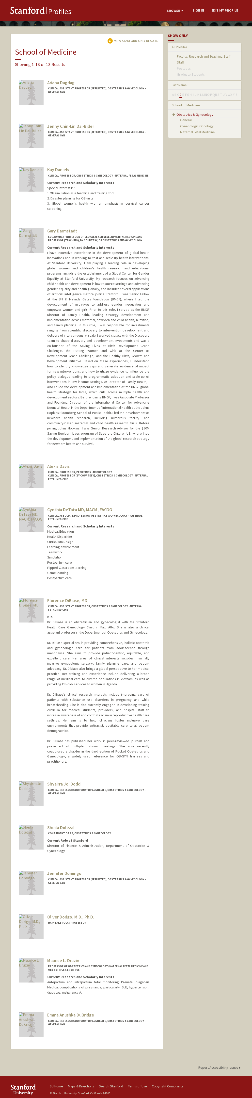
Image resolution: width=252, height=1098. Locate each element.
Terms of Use (137, 1086)
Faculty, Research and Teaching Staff (203, 56)
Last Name (179, 85)
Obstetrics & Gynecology (194, 114)
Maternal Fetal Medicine (197, 132)
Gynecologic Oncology (197, 126)
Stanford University (27, 1090)
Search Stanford (111, 1086)
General (186, 120)
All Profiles (179, 47)
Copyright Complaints (167, 1086)
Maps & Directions (81, 1086)
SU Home (56, 1086)
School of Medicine (186, 105)
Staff (180, 62)
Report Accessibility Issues (218, 1067)
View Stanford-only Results (135, 40)
